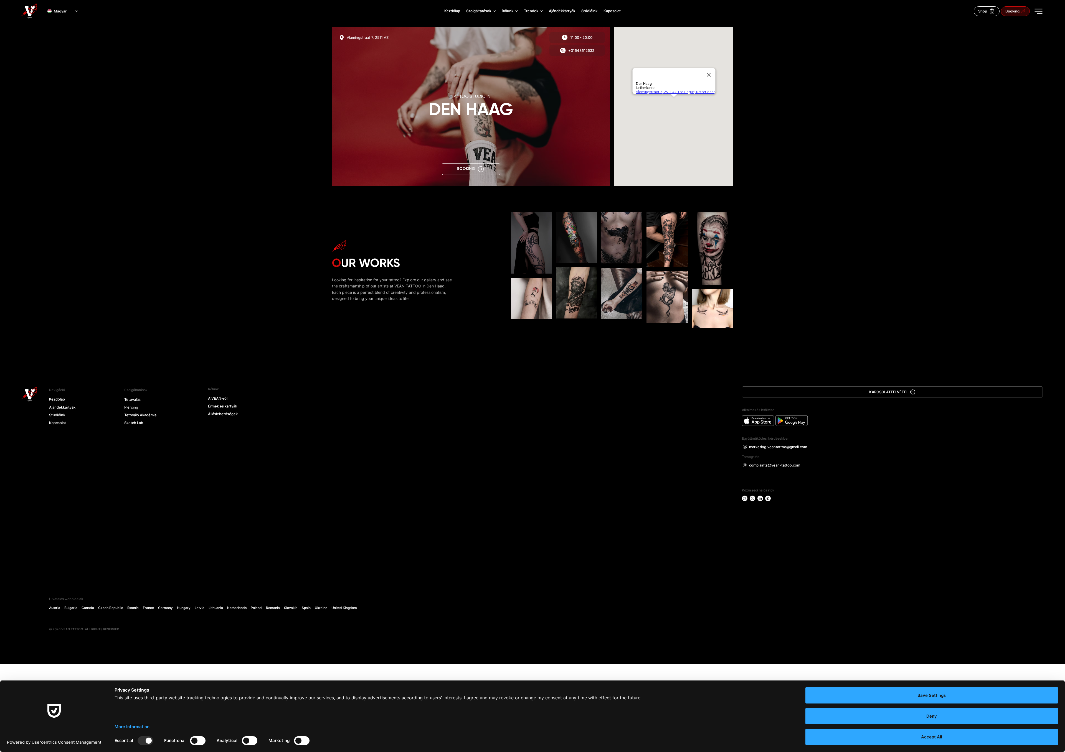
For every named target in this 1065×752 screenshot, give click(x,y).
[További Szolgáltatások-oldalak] (494, 11)
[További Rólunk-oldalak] (516, 11)
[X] (752, 498)
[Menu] (1039, 11)
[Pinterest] (768, 498)
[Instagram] (744, 498)
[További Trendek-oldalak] (541, 11)
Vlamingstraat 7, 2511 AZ (368, 37)
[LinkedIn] (760, 498)
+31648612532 (581, 50)
